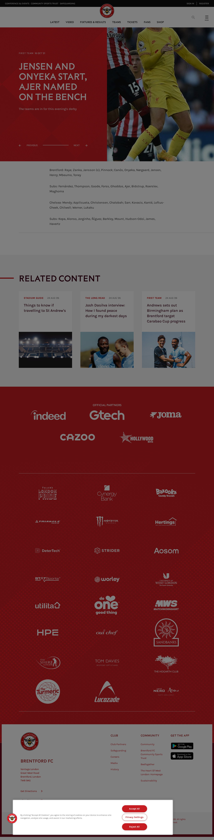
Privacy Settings (134, 817)
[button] (12, 818)
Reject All (134, 826)
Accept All (134, 808)
